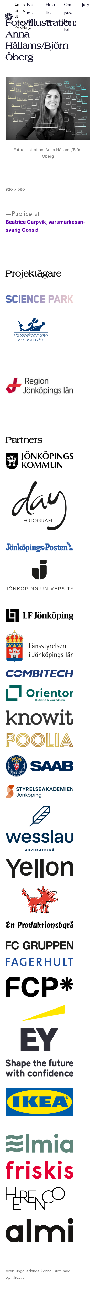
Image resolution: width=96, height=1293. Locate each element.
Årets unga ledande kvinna (28, 1271)
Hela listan (50, 12)
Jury (85, 4)
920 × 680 (15, 189)
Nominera (31, 12)
